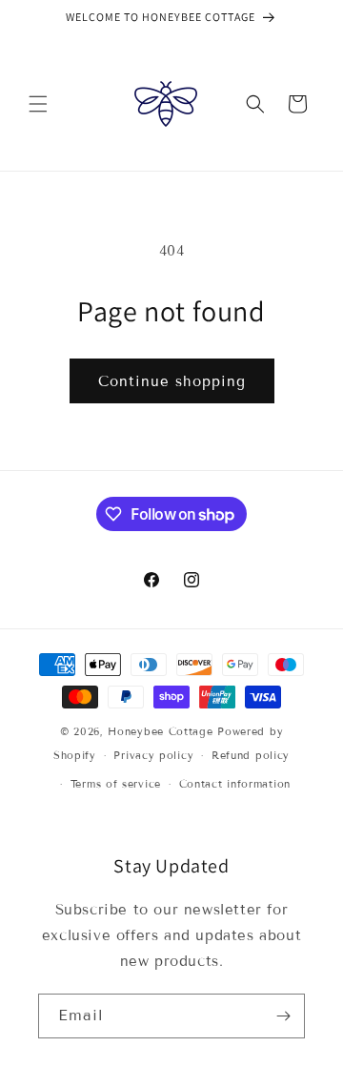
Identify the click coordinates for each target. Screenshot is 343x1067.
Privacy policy (153, 755)
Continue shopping (172, 381)
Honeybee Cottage (160, 731)
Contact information (235, 783)
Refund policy (251, 755)
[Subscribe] (283, 1016)
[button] (38, 104)
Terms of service (116, 783)
